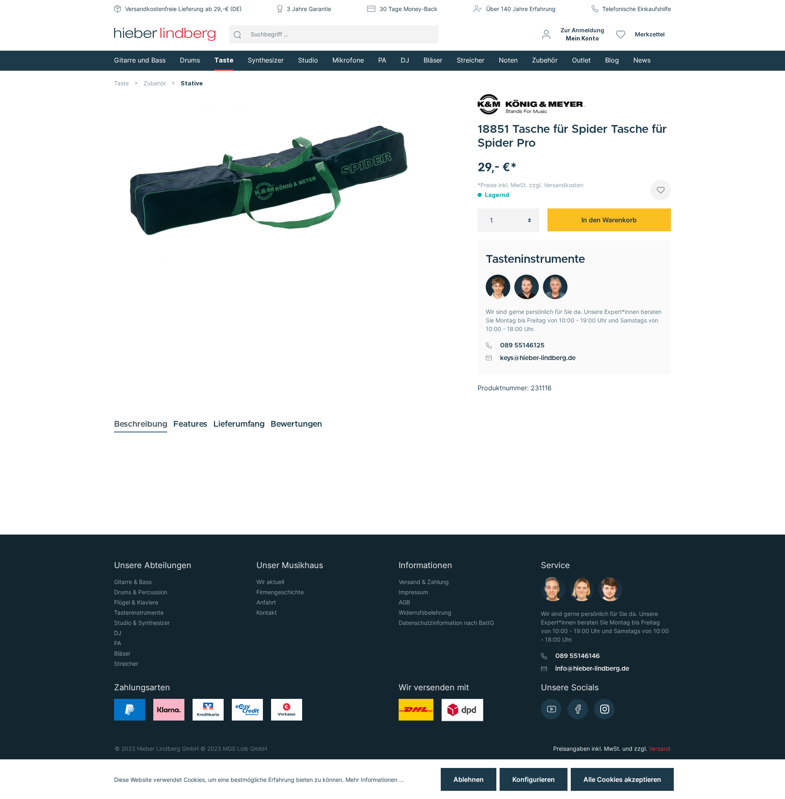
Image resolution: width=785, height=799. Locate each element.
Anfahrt (266, 602)
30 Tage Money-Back (408, 8)
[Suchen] (237, 34)
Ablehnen (468, 779)
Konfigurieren (533, 779)
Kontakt (266, 612)
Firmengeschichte (280, 592)
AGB (404, 602)
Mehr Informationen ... (374, 779)
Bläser (122, 653)
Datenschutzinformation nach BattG (446, 622)
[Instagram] (604, 709)
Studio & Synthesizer (142, 622)
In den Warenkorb (609, 220)
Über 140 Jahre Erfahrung (521, 8)
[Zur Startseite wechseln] (164, 34)
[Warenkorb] (674, 34)
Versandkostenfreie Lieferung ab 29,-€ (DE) (183, 8)
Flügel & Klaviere (136, 602)
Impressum (413, 592)
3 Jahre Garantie (309, 8)
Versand (660, 748)
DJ (117, 632)
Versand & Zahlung (424, 581)
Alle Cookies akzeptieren (622, 779)
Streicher (126, 663)
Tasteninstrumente (139, 612)
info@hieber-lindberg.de (592, 668)
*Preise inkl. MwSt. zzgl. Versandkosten (530, 184)
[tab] (140, 424)
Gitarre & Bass (133, 581)
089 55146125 (522, 345)
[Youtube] (551, 709)
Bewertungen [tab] (296, 424)
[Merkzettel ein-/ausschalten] (660, 190)
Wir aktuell (270, 581)
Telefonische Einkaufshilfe (636, 8)
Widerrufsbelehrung (425, 612)
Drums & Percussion (140, 592)
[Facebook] (577, 709)
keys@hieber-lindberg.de (538, 358)
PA (117, 643)
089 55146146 (577, 656)
